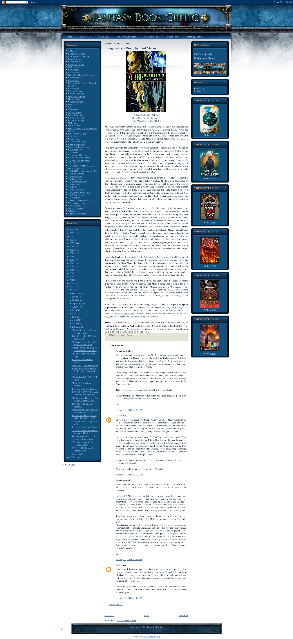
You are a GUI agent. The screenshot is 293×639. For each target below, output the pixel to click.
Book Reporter (74, 59)
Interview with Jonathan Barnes (82, 361)
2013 (72, 273)
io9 (69, 107)
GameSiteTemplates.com (151, 636)
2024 (72, 236)
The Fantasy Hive (75, 176)
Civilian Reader (75, 66)
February (76, 326)
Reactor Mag (73, 139)
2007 (72, 457)
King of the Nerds (76, 114)
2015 (72, 266)
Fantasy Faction (75, 91)
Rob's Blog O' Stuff (76, 144)
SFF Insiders (73, 152)
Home (146, 615)
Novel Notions (74, 125)
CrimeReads (73, 69)
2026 (72, 229)
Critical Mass (74, 72)
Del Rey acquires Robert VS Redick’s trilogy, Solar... (84, 437)
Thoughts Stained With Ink (80, 200)
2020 (72, 249)
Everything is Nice (76, 77)
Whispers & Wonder (77, 213)
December (76, 293)
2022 (72, 243)
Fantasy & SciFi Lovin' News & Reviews (82, 84)
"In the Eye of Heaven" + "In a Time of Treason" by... (85, 399)
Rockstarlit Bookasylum (78, 146)
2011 (72, 279)
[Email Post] (134, 335)
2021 (72, 246)
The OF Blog (74, 184)
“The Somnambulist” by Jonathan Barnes (82, 443)
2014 (72, 269)
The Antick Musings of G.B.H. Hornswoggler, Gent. (81, 167)
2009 (72, 286)
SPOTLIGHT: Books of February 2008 (82, 449)
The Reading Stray (76, 189)
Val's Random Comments (79, 203)
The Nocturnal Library (78, 181)
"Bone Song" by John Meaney (85, 365)
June (74, 313)
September (76, 303)
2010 (72, 283)
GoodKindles (74, 98)
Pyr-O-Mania (74, 136)
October (75, 300)
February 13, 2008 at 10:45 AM (129, 598)
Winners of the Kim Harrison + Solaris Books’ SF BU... (85, 349)
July (74, 310)
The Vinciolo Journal (77, 194)
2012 (72, 276)
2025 (72, 233)
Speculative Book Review (79, 157)
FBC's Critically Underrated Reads (204, 56)
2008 (72, 290)
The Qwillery (74, 187)
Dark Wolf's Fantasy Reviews (81, 75)
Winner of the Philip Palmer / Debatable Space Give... (85, 411)
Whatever (72, 210)
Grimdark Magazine (76, 101)
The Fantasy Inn (75, 178)
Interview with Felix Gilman (84, 427)
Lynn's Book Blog (76, 120)
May (74, 316)
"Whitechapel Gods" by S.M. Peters (84, 378)
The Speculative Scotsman (79, 192)
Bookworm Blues (75, 61)
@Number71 (73, 51)
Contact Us (200, 91)
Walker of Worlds (75, 208)
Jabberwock (73, 109)
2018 (72, 256)
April (74, 320)
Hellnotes (72, 104)
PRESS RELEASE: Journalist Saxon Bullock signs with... (85, 393)
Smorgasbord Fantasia (77, 155)
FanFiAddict (73, 80)
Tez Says (72, 162)
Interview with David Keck (84, 388)
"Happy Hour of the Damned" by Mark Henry (85, 331)
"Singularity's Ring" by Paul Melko (84, 422)
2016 (72, 263)
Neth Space (73, 123)
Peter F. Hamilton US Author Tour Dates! (85, 337)
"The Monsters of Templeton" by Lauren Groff (85, 432)
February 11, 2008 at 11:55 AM (129, 474)
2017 (72, 259)
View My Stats (68, 464)
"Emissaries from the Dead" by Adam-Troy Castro (84, 343)
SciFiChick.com (75, 149)
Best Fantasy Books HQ (78, 56)
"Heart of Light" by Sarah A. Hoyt (85, 355)
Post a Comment (116, 604)
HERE (213, 134)
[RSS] (62, 629)
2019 (72, 253)
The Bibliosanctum (76, 173)
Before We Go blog (76, 53)
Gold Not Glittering (76, 96)
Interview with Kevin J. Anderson (82, 405)
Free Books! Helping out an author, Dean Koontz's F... (84, 417)
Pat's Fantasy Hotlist (77, 133)
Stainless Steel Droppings (79, 160)
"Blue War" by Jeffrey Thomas (81, 384)
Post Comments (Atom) (127, 620)
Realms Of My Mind (77, 141)
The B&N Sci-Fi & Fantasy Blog (82, 171)
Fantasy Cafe (73, 88)
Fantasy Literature (76, 93)
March (75, 323)
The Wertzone (74, 197)
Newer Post (109, 615)
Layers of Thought (76, 117)
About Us (200, 88)
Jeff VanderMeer (75, 112)
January (75, 453)
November (76, 296)
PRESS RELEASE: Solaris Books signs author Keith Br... (84, 371)
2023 (72, 239)
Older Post (183, 615)
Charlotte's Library (76, 64)
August (75, 306)
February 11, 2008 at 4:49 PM (129, 559)
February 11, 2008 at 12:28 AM (129, 410)
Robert (119, 415)
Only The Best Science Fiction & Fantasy (82, 130)
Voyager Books (74, 205)
